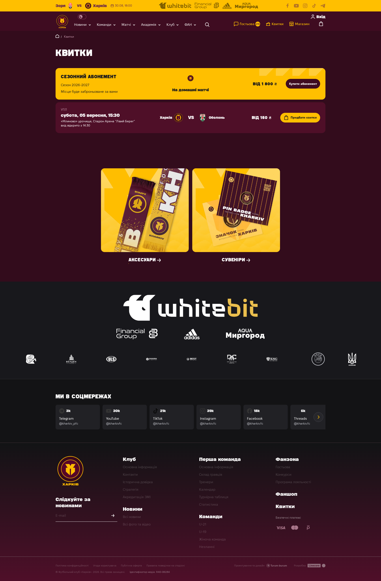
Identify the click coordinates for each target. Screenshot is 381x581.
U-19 (202, 532)
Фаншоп (286, 494)
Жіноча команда (212, 539)
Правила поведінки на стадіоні (165, 565)
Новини (80, 24)
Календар (207, 489)
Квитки (285, 506)
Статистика (208, 504)
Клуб (170, 24)
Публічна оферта (131, 565)
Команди (104, 24)
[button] (318, 417)
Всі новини (132, 517)
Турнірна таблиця (213, 497)
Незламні (207, 547)
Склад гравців (210, 474)
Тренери (206, 482)
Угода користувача (104, 565)
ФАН (188, 24)
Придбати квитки (304, 117)
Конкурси (283, 474)
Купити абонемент (303, 83)
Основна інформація (140, 467)
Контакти (130, 474)
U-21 (202, 524)
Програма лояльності (293, 482)
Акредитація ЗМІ (137, 497)
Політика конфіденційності (72, 565)
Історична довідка (138, 482)
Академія (148, 24)
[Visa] (281, 527)
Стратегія (130, 489)
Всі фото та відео (137, 524)
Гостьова (283, 467)
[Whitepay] (308, 527)
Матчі (126, 24)
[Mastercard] (294, 527)
